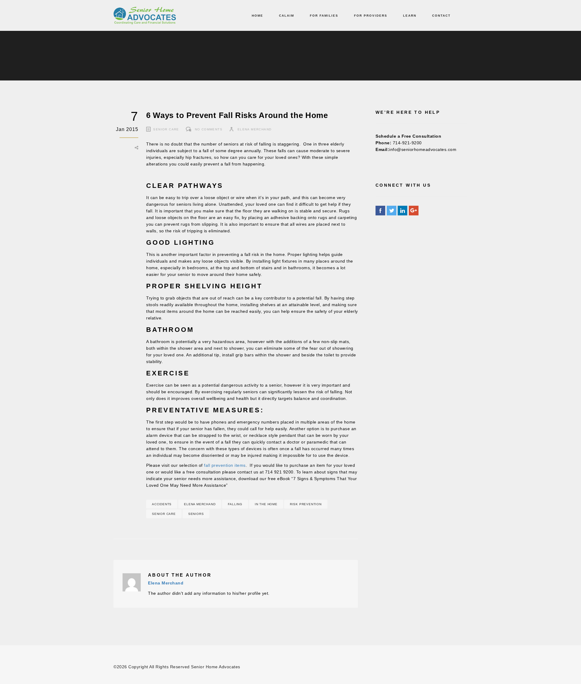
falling (235, 504)
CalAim (286, 15)
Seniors (196, 513)
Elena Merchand (255, 129)
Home (257, 15)
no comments (208, 129)
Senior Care (166, 129)
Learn (409, 15)
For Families (324, 15)
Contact (441, 15)
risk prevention (306, 504)
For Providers (370, 15)
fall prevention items (225, 465)
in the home (266, 504)
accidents (162, 504)
